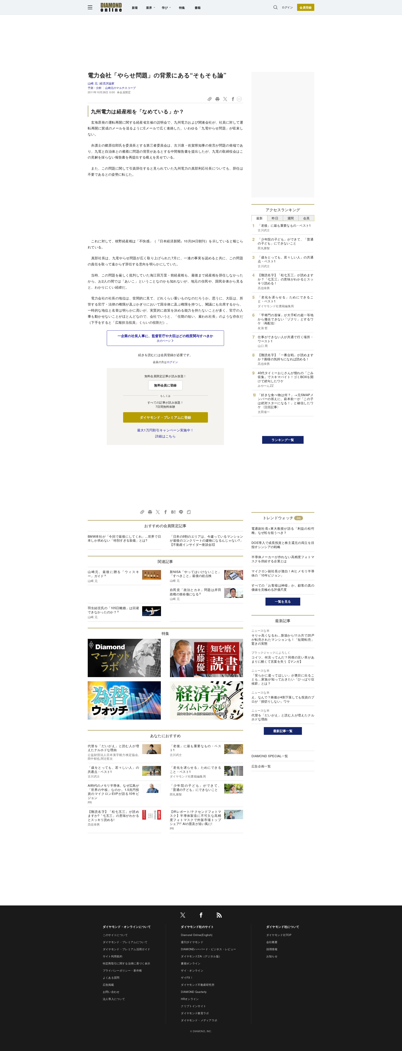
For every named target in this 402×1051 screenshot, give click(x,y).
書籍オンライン (190, 963)
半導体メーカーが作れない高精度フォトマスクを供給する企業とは (282, 559)
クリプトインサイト (193, 1006)
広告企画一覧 (261, 766)
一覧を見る (283, 601)
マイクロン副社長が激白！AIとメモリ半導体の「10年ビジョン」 (282, 573)
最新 (259, 218)
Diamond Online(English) (196, 935)
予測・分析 (95, 88)
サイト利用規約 (112, 956)
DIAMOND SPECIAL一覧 (269, 756)
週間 (290, 218)
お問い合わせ (111, 992)
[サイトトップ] (111, 7)
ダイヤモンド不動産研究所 (197, 985)
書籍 (198, 7)
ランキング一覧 (283, 439)
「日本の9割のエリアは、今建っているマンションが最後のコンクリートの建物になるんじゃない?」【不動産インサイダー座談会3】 (206, 540)
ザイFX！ (187, 977)
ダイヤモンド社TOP (278, 935)
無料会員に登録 (165, 385)
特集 (182, 7)
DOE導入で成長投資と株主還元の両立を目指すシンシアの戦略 (282, 544)
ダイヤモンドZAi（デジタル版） (201, 956)
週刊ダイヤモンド (192, 942)
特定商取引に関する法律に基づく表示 (126, 963)
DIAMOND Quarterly (194, 992)
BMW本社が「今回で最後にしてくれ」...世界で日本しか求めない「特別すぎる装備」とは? (124, 538)
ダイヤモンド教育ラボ (195, 1013)
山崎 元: (101, 83)
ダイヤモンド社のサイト (197, 926)
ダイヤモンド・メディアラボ (199, 1020)
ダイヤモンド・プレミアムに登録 (165, 417)
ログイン (287, 7)
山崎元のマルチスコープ (120, 88)
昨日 (275, 218)
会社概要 (271, 942)
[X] (182, 916)
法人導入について (114, 999)
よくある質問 (111, 977)
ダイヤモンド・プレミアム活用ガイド (126, 949)
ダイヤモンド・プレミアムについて (125, 942)
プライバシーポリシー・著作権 (122, 970)
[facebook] (201, 916)
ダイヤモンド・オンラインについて (127, 926)
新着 (135, 7)
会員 (306, 218)
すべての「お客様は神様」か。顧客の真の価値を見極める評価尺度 (282, 587)
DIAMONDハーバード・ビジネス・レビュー (208, 949)
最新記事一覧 (282, 731)
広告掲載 (108, 985)
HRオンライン (190, 999)
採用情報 (271, 949)
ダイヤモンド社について (282, 926)
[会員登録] (305, 7)
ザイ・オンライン (192, 970)
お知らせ (271, 956)
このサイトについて (115, 935)
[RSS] (219, 916)
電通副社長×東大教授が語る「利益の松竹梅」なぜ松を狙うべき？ (282, 530)
